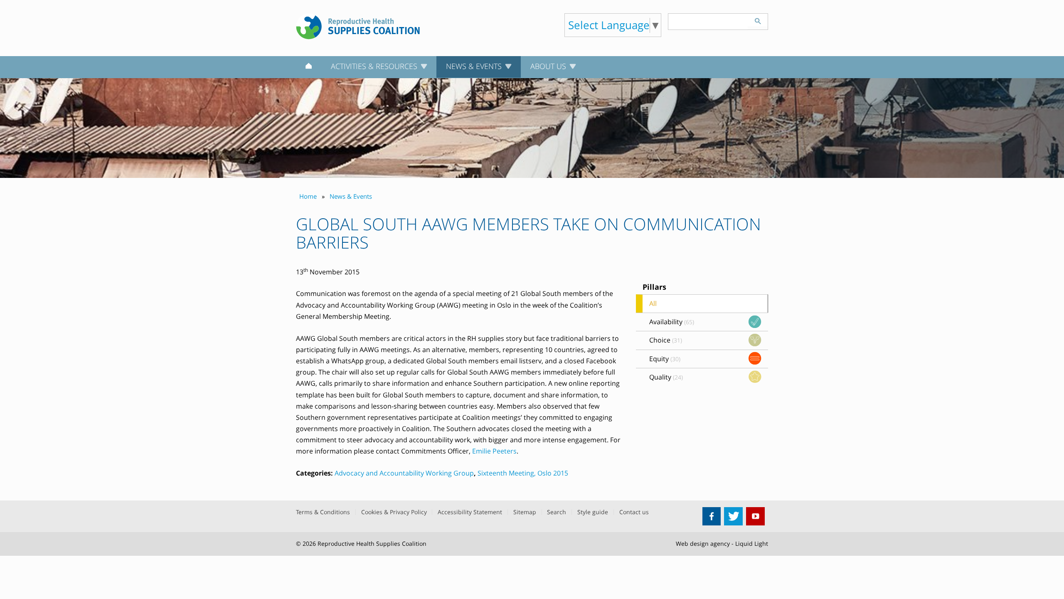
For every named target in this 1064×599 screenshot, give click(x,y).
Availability (671, 321)
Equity (664, 358)
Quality (666, 377)
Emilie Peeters (494, 451)
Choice (665, 340)
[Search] (758, 20)
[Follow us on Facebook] (711, 516)
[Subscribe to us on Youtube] (755, 516)
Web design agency (703, 543)
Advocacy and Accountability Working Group (404, 473)
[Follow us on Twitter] (733, 516)
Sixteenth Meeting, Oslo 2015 (523, 473)
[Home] (308, 67)
